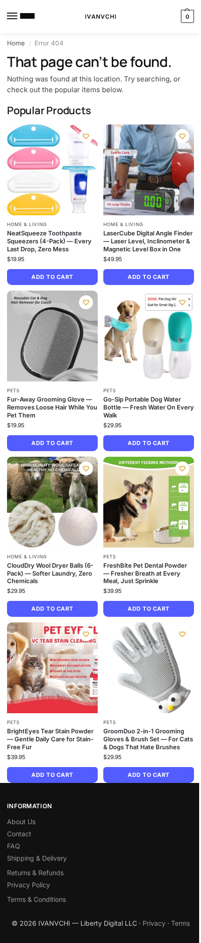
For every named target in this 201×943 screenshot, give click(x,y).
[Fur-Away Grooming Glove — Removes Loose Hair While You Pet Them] (52, 336)
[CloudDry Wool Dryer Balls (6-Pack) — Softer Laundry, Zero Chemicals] (52, 502)
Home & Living (27, 224)
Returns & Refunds (35, 873)
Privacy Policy (28, 885)
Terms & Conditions (36, 899)
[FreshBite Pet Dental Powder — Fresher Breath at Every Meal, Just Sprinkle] (148, 502)
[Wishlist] (86, 136)
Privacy (154, 923)
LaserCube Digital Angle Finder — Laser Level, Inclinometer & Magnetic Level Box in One (148, 241)
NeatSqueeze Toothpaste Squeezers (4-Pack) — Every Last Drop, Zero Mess (49, 241)
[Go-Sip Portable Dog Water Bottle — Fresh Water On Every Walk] (148, 336)
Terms (180, 923)
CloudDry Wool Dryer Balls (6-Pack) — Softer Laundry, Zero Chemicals (50, 573)
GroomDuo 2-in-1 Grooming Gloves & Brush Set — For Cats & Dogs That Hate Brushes (148, 739)
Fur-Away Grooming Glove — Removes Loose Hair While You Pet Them (52, 407)
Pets (13, 390)
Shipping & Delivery (37, 858)
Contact (19, 834)
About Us (21, 822)
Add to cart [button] (52, 276)
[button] (186, 16)
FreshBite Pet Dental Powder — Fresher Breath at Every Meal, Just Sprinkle (145, 573)
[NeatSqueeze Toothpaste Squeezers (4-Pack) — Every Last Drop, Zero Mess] (52, 169)
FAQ (13, 846)
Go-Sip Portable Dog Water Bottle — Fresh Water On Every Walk (148, 407)
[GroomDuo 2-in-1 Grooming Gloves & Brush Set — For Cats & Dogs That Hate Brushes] (148, 667)
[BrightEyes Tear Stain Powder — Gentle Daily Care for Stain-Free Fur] (52, 667)
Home (16, 43)
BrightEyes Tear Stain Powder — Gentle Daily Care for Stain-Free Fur (50, 739)
